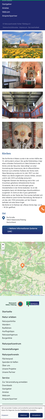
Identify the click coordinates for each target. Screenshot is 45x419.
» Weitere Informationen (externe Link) (22, 230)
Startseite (7, 311)
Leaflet (31, 295)
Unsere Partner (8, 372)
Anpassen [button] (5, 415)
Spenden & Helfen (10, 362)
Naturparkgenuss (10, 334)
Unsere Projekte (9, 369)
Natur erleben (9, 317)
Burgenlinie (7, 338)
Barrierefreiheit (33, 27)
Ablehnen (23, 415)
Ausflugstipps (8, 331)
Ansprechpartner (9, 16)
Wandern (6, 324)
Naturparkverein (10, 354)
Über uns (6, 365)
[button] (22, 266)
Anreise (5, 8)
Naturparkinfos (9, 321)
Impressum (23, 27)
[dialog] (22, 412)
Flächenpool (7, 358)
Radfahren (6, 328)
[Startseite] (14, 304)
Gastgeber (7, 4)
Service (6, 377)
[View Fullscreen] (3, 252)
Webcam (6, 12)
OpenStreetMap (37, 295)
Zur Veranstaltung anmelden (14, 382)
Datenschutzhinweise (10, 27)
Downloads (7, 385)
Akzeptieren (36, 415)
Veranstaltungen (10, 349)
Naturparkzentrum (11, 343)
